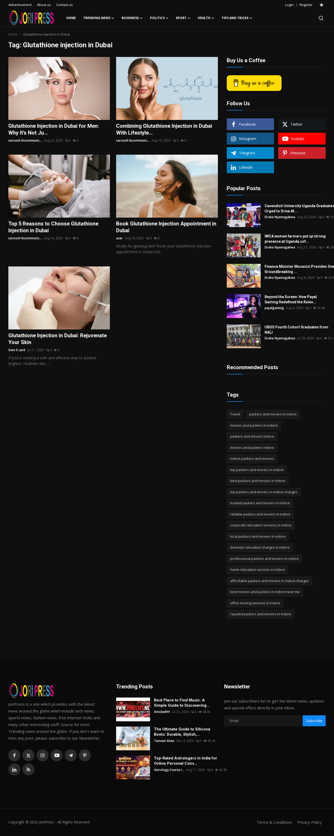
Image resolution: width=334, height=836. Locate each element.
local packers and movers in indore (258, 536)
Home (71, 18)
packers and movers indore (252, 436)
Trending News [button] (96, 18)
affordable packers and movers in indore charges (269, 580)
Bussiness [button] (130, 18)
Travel (235, 414)
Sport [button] (181, 18)
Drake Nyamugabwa (280, 217)
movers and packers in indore (254, 425)
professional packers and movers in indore (264, 558)
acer (119, 238)
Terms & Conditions (274, 822)
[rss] (28, 769)
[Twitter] (28, 755)
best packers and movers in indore (257, 480)
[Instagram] (43, 755)
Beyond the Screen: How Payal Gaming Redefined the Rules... (291, 299)
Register (306, 4)
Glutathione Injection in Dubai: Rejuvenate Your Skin (57, 338)
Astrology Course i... (169, 770)
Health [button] (204, 18)
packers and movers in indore (273, 414)
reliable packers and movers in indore (260, 514)
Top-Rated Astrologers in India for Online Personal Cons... (185, 761)
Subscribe (314, 720)
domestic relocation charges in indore (260, 547)
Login (289, 4)
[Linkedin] (14, 769)
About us (44, 4)
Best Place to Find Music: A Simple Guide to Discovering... (182, 703)
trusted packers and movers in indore (260, 503)
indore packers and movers (252, 458)
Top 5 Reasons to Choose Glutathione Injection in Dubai (53, 227)
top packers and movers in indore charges (263, 492)
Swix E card (16, 350)
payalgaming (274, 308)
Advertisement (20, 4)
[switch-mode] (322, 5)
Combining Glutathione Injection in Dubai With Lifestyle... (164, 129)
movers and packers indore (252, 447)
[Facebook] (14, 755)
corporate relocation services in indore (260, 525)
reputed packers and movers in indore (260, 614)
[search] (321, 18)
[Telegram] (71, 755)
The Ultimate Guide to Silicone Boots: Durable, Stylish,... (182, 732)
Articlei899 (162, 712)
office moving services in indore (255, 603)
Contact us (64, 4)
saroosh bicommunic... (25, 140)
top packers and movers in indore (257, 469)
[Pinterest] (85, 755)
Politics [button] (157, 18)
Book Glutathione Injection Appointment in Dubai (166, 227)
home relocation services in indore (257, 569)
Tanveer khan (164, 741)
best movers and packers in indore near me (265, 591)
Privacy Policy (309, 822)
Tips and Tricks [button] (235, 18)
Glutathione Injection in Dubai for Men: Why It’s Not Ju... (53, 129)
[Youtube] (57, 755)
